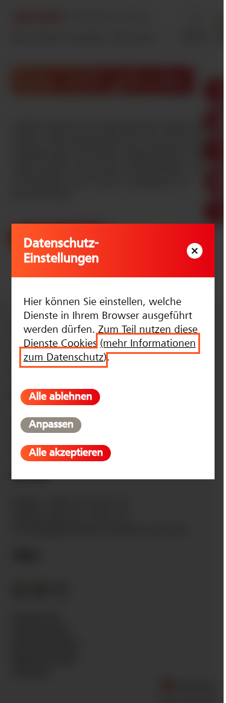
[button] (195, 251)
